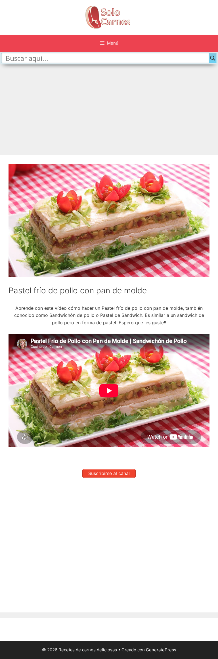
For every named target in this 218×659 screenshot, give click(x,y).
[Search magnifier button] (213, 58)
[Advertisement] (109, 107)
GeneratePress (161, 649)
